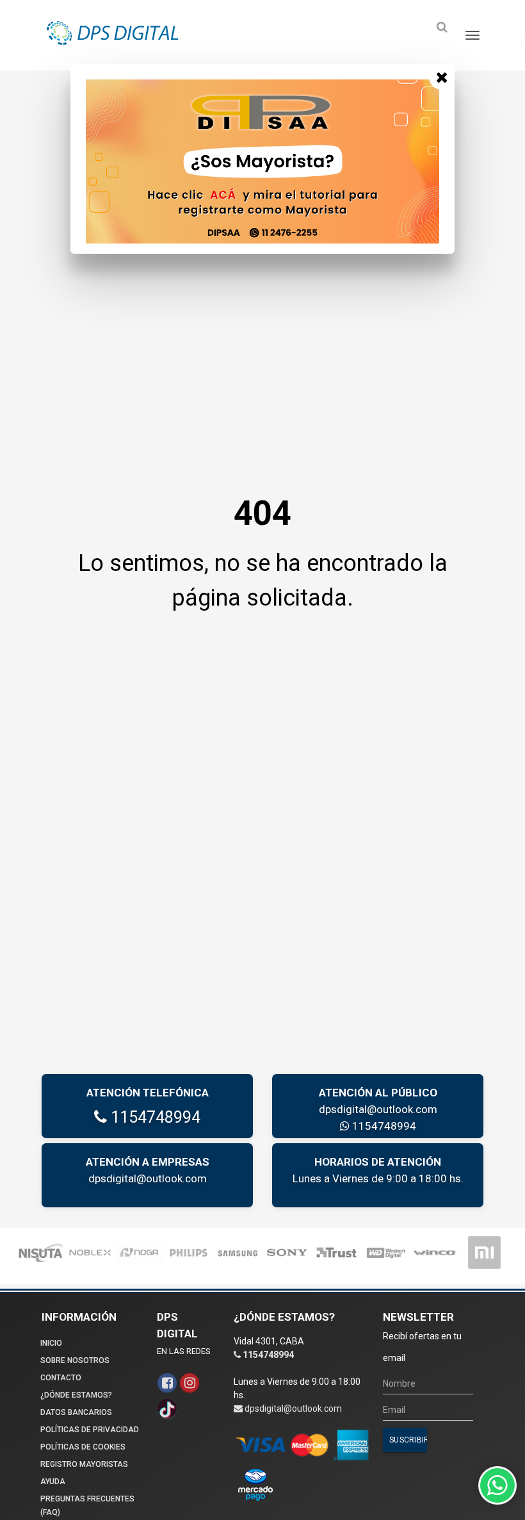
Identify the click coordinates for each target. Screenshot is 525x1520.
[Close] (442, 77)
